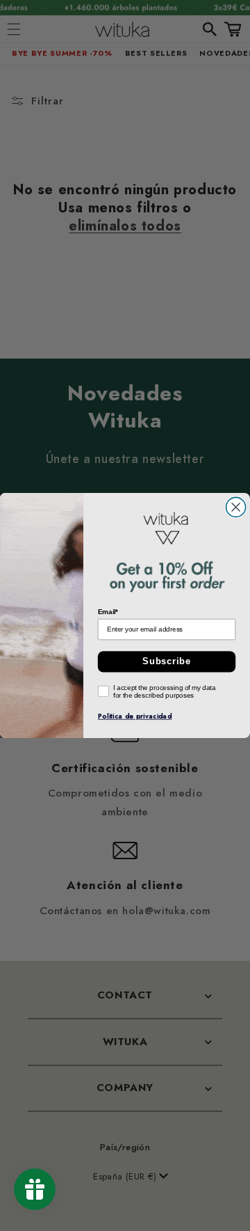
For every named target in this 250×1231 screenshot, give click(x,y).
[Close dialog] (236, 507)
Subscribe (166, 661)
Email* (108, 612)
